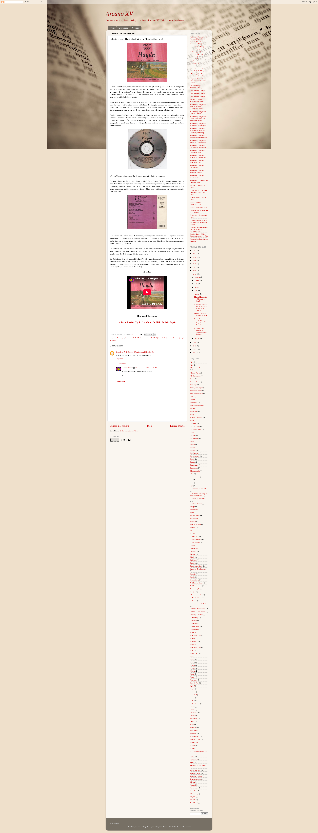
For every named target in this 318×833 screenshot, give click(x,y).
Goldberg (193, 560)
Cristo (192, 459)
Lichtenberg (194, 617)
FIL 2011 (193, 533)
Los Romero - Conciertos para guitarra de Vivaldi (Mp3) (198, 192)
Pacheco (193, 692)
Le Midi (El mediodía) (159, 338)
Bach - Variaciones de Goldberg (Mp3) (197, 51)
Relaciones (194, 730)
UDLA (192, 782)
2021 (195, 254)
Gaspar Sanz (194, 548)
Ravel (192, 724)
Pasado (192, 698)
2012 (195, 349)
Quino (192, 721)
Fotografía (193, 536)
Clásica (192, 444)
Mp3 (182, 338)
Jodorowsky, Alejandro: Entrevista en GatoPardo (198, 136)
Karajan (193, 592)
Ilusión (192, 577)
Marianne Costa (195, 635)
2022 (195, 250)
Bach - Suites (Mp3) (197, 47)
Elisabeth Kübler (196, 504)
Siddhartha (194, 742)
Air (191, 362)
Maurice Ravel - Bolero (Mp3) (198, 198)
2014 (195, 342)
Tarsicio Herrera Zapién (198, 765)
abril (196, 290)
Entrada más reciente (119, 425)
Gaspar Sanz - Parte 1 (197, 90)
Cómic (192, 447)
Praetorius (193, 713)
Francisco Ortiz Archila (124, 352)
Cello (192, 432)
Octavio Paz (194, 683)
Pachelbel (193, 695)
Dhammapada (195, 471)
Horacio (193, 574)
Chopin (192, 435)
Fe (191, 530)
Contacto (135, 28)
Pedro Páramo (195, 704)
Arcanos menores (196, 391)
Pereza (192, 707)
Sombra (193, 748)
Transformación (195, 779)
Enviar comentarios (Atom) (129, 431)
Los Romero (194, 623)
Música (192, 671)
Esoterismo (194, 518)
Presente (193, 715)
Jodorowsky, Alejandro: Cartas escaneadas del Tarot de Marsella (198, 118)
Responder (119, 358)
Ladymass (193, 601)
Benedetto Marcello (197, 405)
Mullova (193, 668)
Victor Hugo (194, 794)
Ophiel (192, 686)
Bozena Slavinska (196, 417)
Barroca (193, 399)
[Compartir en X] (150, 334)
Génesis (192, 554)
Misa (191, 650)
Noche (192, 677)
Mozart (192, 659)
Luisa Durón (194, 629)
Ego (191, 486)
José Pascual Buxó (196, 583)
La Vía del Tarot (195, 598)
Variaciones (194, 788)
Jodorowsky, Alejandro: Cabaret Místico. (198, 112)
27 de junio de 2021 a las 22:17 (146, 368)
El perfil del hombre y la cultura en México (198, 495)
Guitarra (193, 563)
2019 (195, 260)
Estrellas (193, 521)
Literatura (193, 620)
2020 (195, 257)
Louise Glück (194, 626)
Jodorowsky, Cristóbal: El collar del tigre (199, 181)
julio (196, 284)
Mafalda (193, 632)
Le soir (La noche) (173, 338)
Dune (192, 483)
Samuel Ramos (195, 739)
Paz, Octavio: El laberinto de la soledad (199, 211)
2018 (195, 264)
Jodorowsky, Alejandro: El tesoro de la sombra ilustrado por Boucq (198, 130)
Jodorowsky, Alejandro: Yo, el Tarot (198, 176)
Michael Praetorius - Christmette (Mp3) (200, 299)
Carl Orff (193, 423)
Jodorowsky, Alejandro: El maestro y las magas (198, 124)
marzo (197, 294)
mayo (197, 287)
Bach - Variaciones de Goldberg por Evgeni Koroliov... (200, 322)
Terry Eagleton (195, 773)
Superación (194, 759)
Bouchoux (193, 411)
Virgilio (193, 797)
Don (191, 480)
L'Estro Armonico (196, 595)
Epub (192, 512)
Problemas (193, 718)
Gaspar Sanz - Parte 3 (197, 96)
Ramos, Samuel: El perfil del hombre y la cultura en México (199, 222)
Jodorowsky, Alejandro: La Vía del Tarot (198, 151)
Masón (192, 638)
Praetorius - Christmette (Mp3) (198, 216)
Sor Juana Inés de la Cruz (198, 751)
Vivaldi (192, 800)
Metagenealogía (195, 647)
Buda (192, 420)
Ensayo (192, 506)
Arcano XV (119, 13)
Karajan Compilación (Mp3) (197, 186)
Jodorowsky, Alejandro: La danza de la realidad (198, 146)
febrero (197, 338)
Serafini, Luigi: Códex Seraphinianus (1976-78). (199, 235)
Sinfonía (113, 340)
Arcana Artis (127, 368)
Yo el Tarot (194, 803)
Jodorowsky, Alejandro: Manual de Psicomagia (198, 156)
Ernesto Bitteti (195, 515)
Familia (192, 527)
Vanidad (193, 785)
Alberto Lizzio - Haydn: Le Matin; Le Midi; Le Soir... (200, 331)
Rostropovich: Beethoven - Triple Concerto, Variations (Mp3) (199, 229)
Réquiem (193, 733)
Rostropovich (194, 736)
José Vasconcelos (196, 586)
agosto (197, 280)
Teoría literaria (195, 770)
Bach (192, 396)
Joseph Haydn (130, 338)
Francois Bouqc (195, 542)
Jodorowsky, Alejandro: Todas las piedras (198, 171)
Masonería (193, 641)
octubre (197, 277)
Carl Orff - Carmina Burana (197, 65)
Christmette (194, 438)
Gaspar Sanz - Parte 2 (197, 93)
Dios (191, 474)
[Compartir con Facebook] (152, 334)
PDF (191, 701)
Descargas (123, 28)
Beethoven (193, 402)
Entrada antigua (177, 425)
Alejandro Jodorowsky (198, 368)
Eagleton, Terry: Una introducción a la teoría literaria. (198, 81)
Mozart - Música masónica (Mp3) (195, 203)
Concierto (193, 450)
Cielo (192, 441)
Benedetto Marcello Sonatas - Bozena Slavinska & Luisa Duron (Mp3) (198, 58)
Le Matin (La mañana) (143, 338)
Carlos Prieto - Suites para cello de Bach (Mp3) (199, 70)
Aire (191, 365)
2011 (195, 352)
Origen (192, 689)
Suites (192, 756)
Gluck (192, 557)
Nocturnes (193, 680)
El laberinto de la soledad (198, 489)
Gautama (193, 551)
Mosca (192, 656)
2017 (195, 267)
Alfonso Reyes (195, 373)
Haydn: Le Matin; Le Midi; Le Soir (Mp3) (197, 100)
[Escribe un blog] (147, 334)
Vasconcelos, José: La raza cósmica (199, 240)
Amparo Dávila (195, 382)
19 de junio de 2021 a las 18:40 (144, 352)
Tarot (192, 762)
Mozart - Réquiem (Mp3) (198, 207)
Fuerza (192, 545)
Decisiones (194, 465)
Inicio (112, 28)
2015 (195, 274)
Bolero (192, 408)
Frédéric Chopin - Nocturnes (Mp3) (196, 87)
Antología (193, 385)
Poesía (192, 710)
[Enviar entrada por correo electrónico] (140, 334)
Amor (192, 379)
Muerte (192, 665)
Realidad (193, 727)
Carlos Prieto (194, 426)
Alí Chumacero (195, 376)
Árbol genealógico (196, 388)
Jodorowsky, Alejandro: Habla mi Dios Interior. (198, 141)
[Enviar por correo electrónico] (145, 334)
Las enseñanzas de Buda (198, 604)
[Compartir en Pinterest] (154, 334)
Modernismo (194, 653)
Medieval (193, 644)
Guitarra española (196, 566)
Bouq (192, 414)
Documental (194, 477)
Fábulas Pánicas (195, 524)
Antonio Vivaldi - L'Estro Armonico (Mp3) (199, 43)
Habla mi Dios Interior (198, 569)
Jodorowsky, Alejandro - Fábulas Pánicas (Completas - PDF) (198, 106)
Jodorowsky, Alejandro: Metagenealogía (198, 161)
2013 (195, 346)
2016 (195, 271)
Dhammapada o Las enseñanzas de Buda (197, 75)
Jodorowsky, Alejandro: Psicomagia (198, 166)
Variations (193, 791)
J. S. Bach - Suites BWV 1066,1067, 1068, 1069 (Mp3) (201, 307)
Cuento (192, 462)
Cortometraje (194, 456)
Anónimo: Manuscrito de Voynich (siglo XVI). (198, 38)
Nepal (192, 674)
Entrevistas (194, 509)
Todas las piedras (196, 776)
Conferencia (194, 453)
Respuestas (122, 363)
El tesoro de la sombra (197, 498)
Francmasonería (195, 539)
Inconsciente (194, 580)
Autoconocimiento (196, 393)
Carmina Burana (195, 429)
